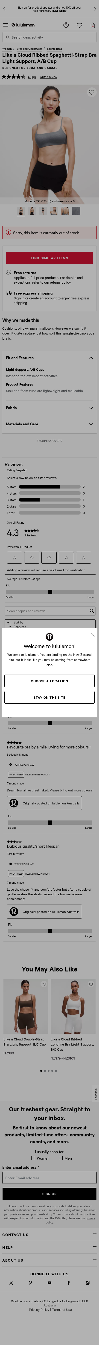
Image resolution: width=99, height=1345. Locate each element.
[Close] (94, 633)
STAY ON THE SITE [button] (49, 697)
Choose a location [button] (49, 680)
